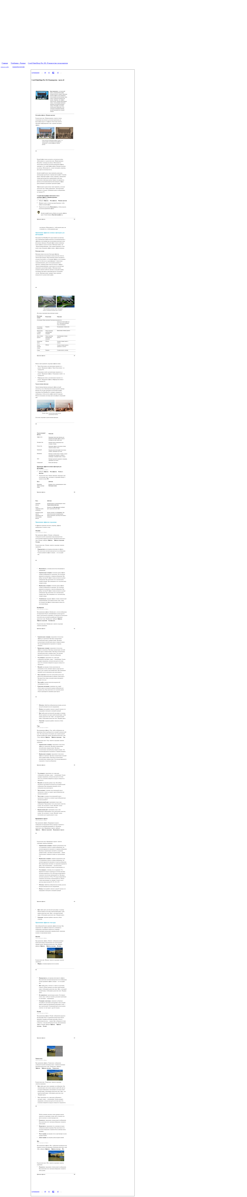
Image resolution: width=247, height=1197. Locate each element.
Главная (5, 63)
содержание (35, 72)
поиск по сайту (5, 67)
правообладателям (18, 67)
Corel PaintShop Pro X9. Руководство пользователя (48, 63)
